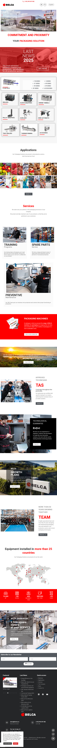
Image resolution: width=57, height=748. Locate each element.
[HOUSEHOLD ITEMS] (20, 182)
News (39, 686)
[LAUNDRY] (48, 182)
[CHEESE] (43, 169)
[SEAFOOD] (31, 169)
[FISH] (25, 169)
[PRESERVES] (54, 169)
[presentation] (3, 693)
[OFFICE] (8, 182)
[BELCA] (8, 4)
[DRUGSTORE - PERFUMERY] (25, 182)
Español (51, 4)
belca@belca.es (14, 721)
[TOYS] (14, 182)
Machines (40, 678)
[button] (2, 21)
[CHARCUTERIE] (20, 169)
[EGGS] (37, 169)
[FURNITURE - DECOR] (54, 182)
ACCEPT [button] (15, 743)
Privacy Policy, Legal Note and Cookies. (28, 739)
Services (40, 682)
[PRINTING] (3, 182)
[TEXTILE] (43, 182)
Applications (41, 680)
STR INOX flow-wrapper (8, 689)
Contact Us (41, 688)
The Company (41, 684)
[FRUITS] (8, 169)
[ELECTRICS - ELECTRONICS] (37, 182)
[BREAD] (48, 169)
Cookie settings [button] (7, 743)
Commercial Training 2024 (27, 693)
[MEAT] (14, 169)
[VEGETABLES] (3, 169)
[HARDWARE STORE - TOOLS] (31, 182)
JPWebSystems (32, 737)
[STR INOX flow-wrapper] (10, 683)
